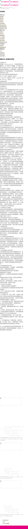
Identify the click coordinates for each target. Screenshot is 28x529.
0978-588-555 (7, 411)
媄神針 (1, 20)
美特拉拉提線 (11, 435)
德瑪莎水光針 (3, 28)
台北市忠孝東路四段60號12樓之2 (12, 407)
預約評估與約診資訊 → (4, 441)
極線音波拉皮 (3, 42)
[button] (11, 21)
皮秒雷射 (2, 38)
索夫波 (1, 33)
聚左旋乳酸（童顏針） (16, 426)
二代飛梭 (2, 37)
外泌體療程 (17, 435)
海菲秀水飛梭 (7, 431)
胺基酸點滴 (3, 47)
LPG (1, 50)
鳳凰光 (1, 32)
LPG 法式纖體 (7, 433)
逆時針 (1, 21)
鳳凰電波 (2, 35)
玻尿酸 (1, 16)
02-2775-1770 (7, 409)
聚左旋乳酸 (3, 25)
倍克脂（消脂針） (9, 428)
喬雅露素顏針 (3, 27)
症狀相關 (2, 56)
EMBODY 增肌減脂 (14, 433)
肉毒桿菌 (2, 23)
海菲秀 (1, 45)
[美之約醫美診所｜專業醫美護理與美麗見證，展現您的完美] (9, 3)
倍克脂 (1, 18)
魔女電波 (2, 40)
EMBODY (2, 52)
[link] (13, 8)
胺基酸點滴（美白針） (15, 431)
